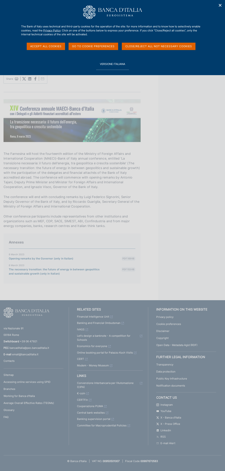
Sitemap (9, 375)
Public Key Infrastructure (171, 378)
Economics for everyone (92, 346)
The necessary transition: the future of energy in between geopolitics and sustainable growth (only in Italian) (54, 271)
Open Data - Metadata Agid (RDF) (176, 345)
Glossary (9, 410)
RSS (163, 436)
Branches (9, 389)
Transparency (164, 364)
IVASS (81, 329)
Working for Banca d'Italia (19, 396)
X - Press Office (170, 424)
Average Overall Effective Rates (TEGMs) (29, 403)
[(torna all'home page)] (26, 313)
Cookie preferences (168, 324)
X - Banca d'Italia (170, 417)
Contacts (9, 361)
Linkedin (165, 430)
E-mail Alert (167, 443)
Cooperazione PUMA (90, 406)
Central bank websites (91, 412)
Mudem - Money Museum (93, 365)
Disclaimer (162, 331)
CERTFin (82, 399)
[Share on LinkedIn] (30, 79)
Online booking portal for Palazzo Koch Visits (105, 352)
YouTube (165, 411)
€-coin (81, 393)
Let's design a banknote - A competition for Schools (103, 337)
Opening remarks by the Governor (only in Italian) (41, 258)
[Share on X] (24, 79)
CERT (80, 359)
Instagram (166, 404)
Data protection (165, 371)
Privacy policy (164, 317)
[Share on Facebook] (35, 79)
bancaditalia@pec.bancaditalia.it (29, 348)
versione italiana (112, 66)
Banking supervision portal (93, 419)
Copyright (162, 338)
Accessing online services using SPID (27, 382)
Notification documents (170, 385)
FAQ (6, 417)
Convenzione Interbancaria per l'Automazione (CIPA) (105, 385)
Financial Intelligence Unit (93, 316)
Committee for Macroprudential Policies (102, 425)
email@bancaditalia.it (25, 354)
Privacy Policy (51, 30)
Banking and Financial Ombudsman (98, 323)
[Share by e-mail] (42, 79)
